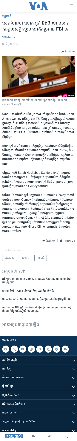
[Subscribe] (65, 349)
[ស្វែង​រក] (66, 436)
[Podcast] (56, 349)
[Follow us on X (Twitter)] (14, 349)
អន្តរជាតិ (7, 16)
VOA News (8, 37)
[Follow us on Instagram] (31, 349)
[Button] (68, 51)
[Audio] (50, 436)
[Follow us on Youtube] (22, 349)
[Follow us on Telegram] (39, 349)
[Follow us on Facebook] (5, 349)
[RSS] (48, 349)
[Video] (33, 436)
